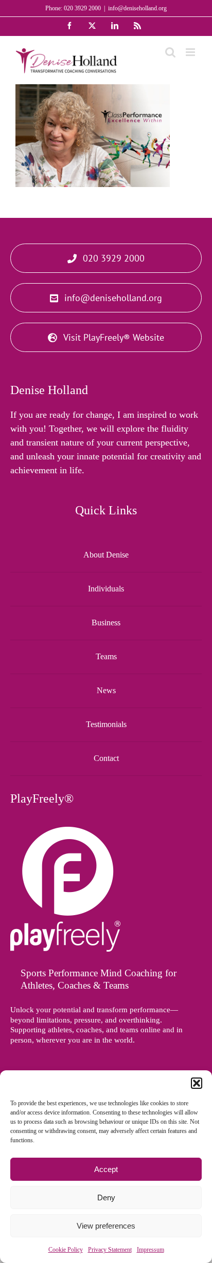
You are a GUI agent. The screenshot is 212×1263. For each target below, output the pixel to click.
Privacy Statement (110, 1249)
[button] (196, 1083)
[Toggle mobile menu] (191, 52)
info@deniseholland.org (137, 8)
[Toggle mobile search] (170, 52)
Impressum (150, 1249)
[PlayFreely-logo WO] (65, 831)
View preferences (106, 1225)
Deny (106, 1197)
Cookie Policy (65, 1249)
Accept (106, 1169)
